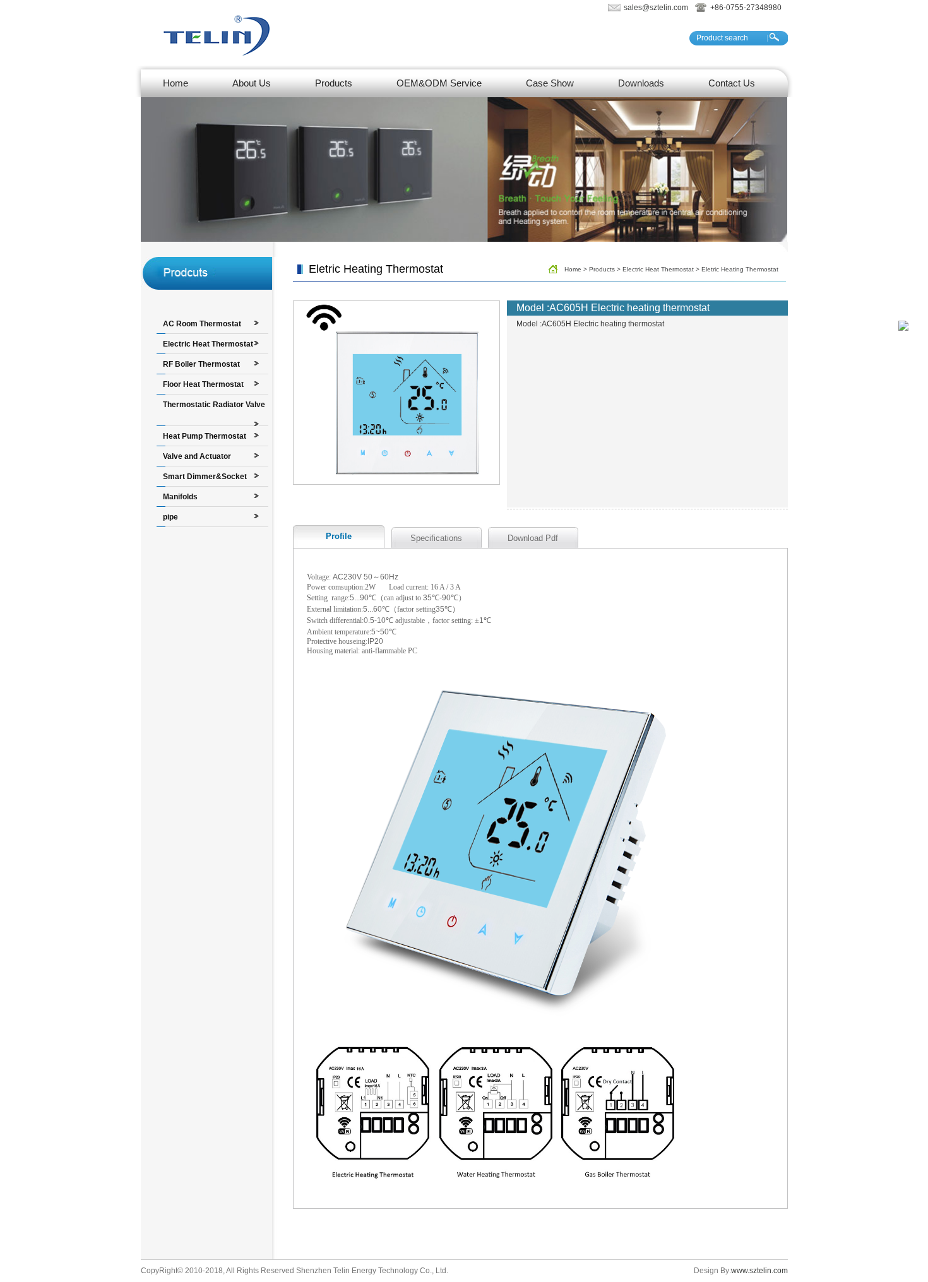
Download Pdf (533, 538)
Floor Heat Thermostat (203, 384)
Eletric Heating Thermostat (739, 269)
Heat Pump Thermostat (204, 436)
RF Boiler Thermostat (201, 364)
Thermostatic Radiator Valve (214, 404)
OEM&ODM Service (439, 83)
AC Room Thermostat (202, 323)
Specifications (436, 538)
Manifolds (180, 496)
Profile (339, 536)
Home (175, 83)
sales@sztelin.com (656, 7)
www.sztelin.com (759, 1270)
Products (333, 83)
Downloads (641, 83)
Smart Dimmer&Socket (205, 476)
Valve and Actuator (197, 456)
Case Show (550, 83)
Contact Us (731, 83)
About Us (251, 83)
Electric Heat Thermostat (208, 344)
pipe (170, 517)
